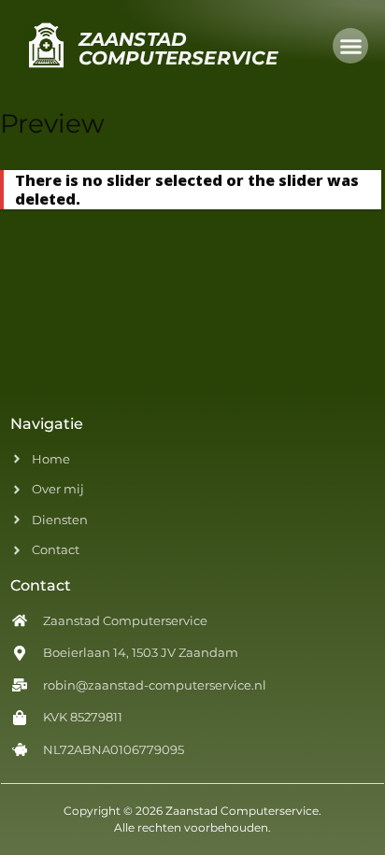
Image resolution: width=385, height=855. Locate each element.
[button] (350, 46)
